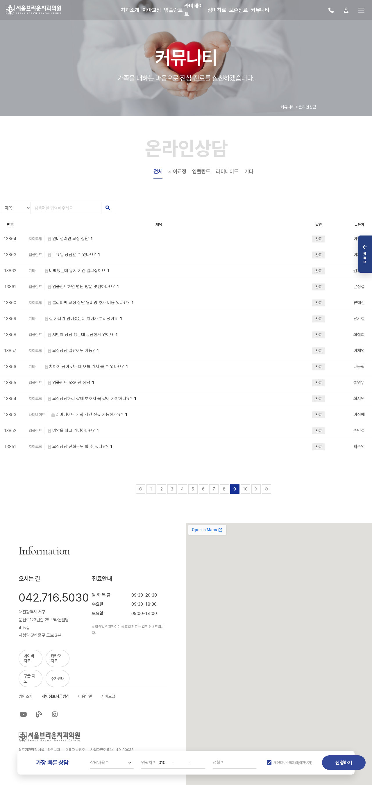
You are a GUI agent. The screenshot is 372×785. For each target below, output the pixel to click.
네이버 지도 (29, 658)
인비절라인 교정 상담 (72, 238)
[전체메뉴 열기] (361, 10)
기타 (248, 171)
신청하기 (343, 763)
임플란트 (201, 171)
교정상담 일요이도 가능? (75, 350)
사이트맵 (108, 696)
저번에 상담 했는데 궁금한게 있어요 (85, 334)
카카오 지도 (56, 658)
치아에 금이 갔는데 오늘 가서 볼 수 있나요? (88, 366)
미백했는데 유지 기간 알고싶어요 (79, 270)
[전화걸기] (331, 10)
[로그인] (346, 10)
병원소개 (26, 696)
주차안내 (58, 678)
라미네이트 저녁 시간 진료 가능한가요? (91, 414)
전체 (157, 171)
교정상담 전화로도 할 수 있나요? (82, 446)
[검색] (107, 208)
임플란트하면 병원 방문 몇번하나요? (85, 286)
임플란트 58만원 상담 (73, 382)
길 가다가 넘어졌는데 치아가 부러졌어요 (85, 318)
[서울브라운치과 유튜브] (23, 714)
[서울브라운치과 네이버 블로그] (39, 714)
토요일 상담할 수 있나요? (76, 254)
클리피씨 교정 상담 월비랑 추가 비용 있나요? (93, 302)
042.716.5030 (54, 597)
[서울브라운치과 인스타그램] (55, 714)
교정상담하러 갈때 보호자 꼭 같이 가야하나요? (94, 398)
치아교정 (177, 171)
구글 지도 (29, 678)
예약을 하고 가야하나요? (75, 430)
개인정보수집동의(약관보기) (292, 763)
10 (245, 489)
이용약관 (85, 696)
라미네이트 (227, 171)
